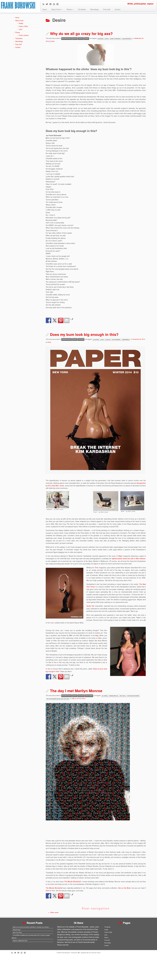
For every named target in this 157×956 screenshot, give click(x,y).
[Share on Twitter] (54, 320)
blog (96, 635)
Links (20, 29)
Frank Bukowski (65, 952)
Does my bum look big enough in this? (84, 334)
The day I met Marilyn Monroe (76, 690)
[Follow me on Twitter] (47, 4)
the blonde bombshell (133, 695)
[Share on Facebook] (48, 320)
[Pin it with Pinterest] (60, 320)
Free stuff (106, 9)
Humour (80, 38)
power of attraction (115, 38)
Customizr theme (95, 952)
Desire (75, 38)
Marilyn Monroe (113, 695)
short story (123, 695)
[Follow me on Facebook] (51, 4)
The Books (82, 9)
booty (102, 339)
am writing (96, 339)
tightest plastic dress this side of (128, 558)
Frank (53, 41)
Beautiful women (66, 38)
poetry (106, 38)
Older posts (53, 912)
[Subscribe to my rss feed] (44, 4)
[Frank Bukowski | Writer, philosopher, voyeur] (18, 6)
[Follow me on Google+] (54, 4)
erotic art (108, 339)
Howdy (21, 23)
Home (45, 9)
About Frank (56, 9)
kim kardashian (116, 339)
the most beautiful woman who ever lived (58, 698)
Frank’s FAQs (23, 26)
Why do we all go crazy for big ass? (81, 33)
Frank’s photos (24, 35)
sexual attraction (126, 38)
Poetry (86, 38)
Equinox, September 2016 (20, 940)
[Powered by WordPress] (79, 952)
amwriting (100, 38)
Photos (69, 9)
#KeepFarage (16, 930)
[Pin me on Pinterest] (58, 4)
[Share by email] (67, 320)
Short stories (88, 695)
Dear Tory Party (17, 932)
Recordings (94, 9)
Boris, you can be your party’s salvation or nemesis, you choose (31, 927)
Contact (117, 9)
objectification (125, 339)
